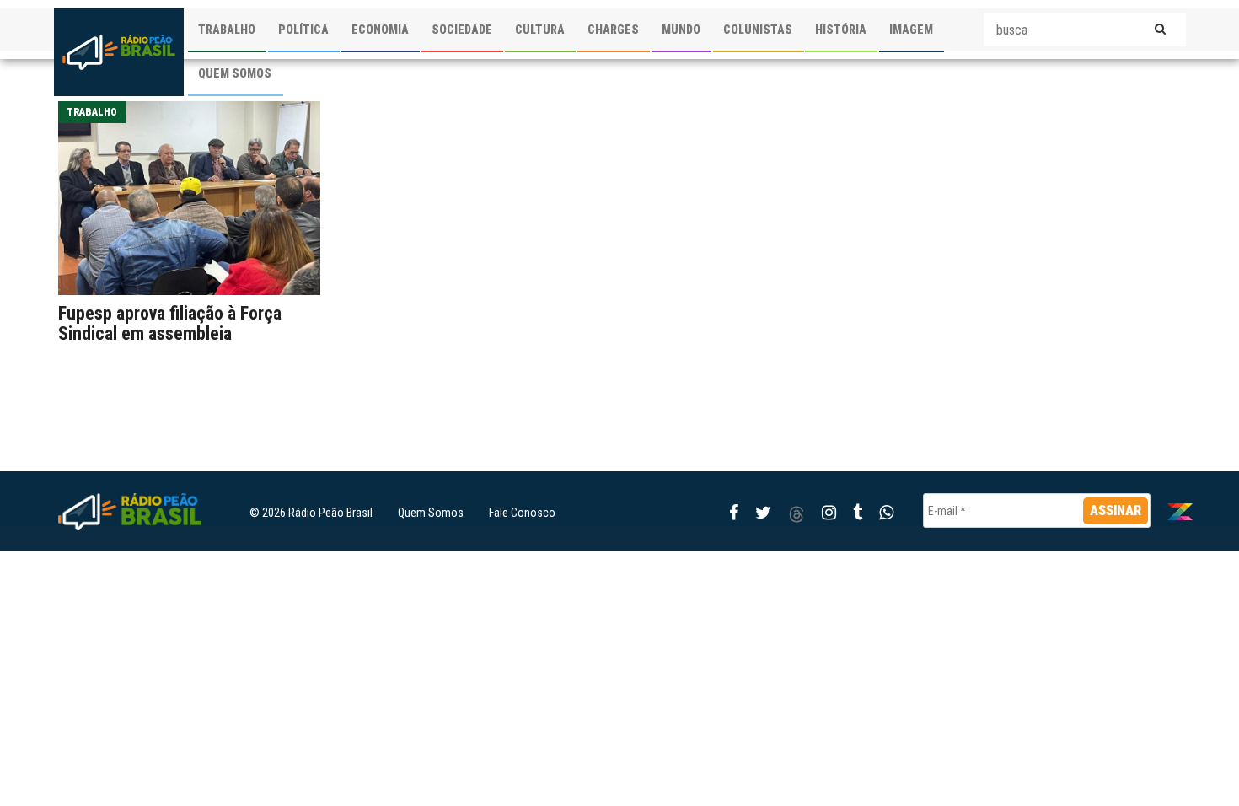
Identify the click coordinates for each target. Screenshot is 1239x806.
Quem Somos (431, 512)
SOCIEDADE (462, 29)
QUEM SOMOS (234, 73)
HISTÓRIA (840, 29)
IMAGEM (911, 29)
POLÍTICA (303, 29)
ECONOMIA (380, 29)
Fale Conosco (522, 512)
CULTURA (540, 29)
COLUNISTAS (757, 29)
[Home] (119, 52)
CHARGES (613, 29)
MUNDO (681, 29)
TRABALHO (226, 29)
